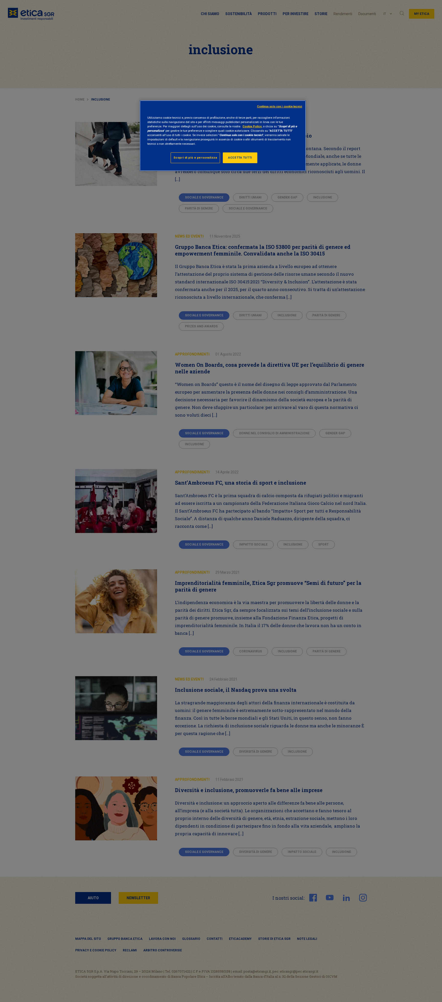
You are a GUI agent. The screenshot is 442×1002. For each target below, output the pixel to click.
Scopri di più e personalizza (195, 157)
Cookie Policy (252, 126)
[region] (223, 135)
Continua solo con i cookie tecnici (279, 106)
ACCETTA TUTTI (240, 157)
